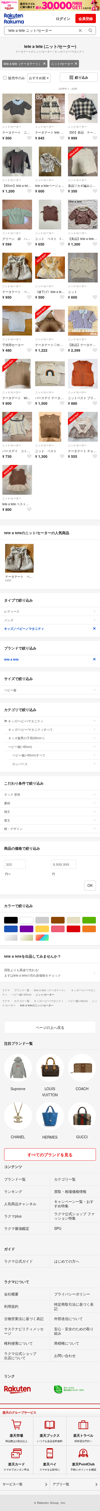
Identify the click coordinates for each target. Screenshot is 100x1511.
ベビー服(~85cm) (20, 746)
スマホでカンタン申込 (16, 1466)
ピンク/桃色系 (64, 929)
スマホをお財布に (49, 1466)
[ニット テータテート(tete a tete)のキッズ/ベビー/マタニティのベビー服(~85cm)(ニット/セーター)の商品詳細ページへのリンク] (83, 267)
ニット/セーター (62, 63)
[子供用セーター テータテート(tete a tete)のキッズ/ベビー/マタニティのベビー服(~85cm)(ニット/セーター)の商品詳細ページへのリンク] (17, 321)
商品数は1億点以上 (16, 1438)
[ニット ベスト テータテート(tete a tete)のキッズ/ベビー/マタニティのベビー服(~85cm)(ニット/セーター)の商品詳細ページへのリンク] (50, 427)
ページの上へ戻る (50, 1027)
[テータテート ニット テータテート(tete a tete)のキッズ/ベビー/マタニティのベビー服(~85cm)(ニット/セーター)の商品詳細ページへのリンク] (17, 108)
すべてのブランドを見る (50, 1155)
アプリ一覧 (61, 1484)
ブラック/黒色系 (17, 920)
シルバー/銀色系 (17, 937)
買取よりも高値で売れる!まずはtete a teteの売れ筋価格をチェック (32, 972)
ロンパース (20, 764)
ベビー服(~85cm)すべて (28, 755)
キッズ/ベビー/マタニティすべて (30, 729)
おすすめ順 (38, 77)
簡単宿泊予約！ (83, 1438)
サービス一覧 (13, 1484)
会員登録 (85, 18)
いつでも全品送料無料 (50, 1438)
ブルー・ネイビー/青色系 (17, 929)
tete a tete (11, 659)
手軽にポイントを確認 (83, 1466)
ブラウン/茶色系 (64, 920)
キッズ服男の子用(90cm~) (26, 738)
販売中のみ (16, 77)
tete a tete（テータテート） (23, 63)
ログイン (63, 18)
